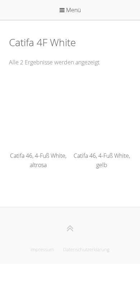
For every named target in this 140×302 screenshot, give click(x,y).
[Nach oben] (70, 228)
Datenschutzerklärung (86, 249)
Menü (73, 10)
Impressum (42, 249)
